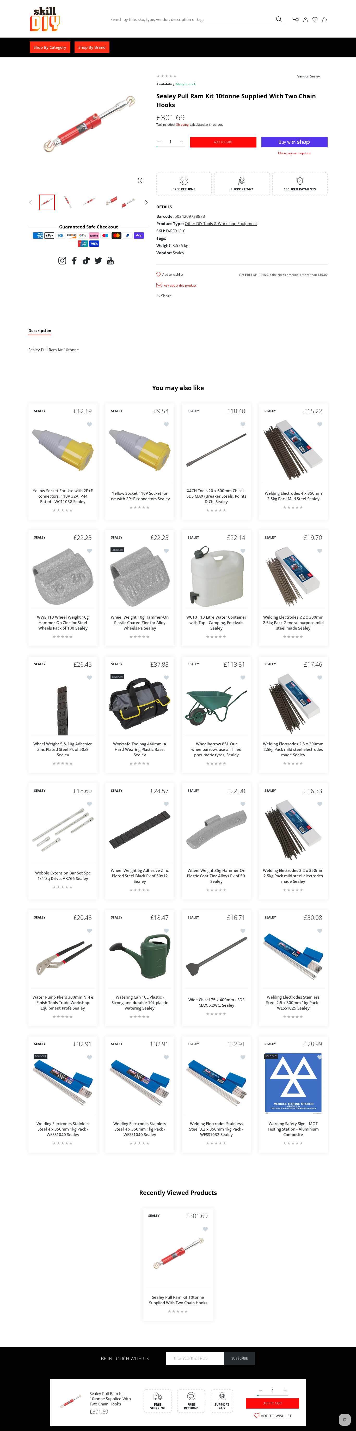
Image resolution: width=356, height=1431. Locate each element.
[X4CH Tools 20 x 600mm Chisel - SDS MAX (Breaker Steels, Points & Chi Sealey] (216, 450)
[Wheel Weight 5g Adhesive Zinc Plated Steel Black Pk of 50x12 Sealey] (140, 830)
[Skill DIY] (44, 19)
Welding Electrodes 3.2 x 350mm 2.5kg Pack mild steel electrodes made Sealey (293, 876)
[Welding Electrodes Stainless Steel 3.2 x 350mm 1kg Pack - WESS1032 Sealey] (216, 1083)
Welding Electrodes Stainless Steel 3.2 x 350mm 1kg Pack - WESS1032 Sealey (216, 1129)
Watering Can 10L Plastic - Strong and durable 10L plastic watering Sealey (140, 1002)
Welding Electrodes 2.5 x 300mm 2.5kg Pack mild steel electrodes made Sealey (293, 749)
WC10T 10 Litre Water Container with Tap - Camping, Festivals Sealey (216, 622)
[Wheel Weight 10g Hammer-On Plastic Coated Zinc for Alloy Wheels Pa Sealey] (140, 577)
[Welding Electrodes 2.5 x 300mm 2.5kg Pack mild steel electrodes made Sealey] (293, 703)
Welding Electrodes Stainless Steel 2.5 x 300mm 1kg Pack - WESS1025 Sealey (293, 1002)
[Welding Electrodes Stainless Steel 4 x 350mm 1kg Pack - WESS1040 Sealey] (63, 1083)
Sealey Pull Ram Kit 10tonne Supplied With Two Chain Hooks (110, 1398)
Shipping (182, 124)
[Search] (279, 19)
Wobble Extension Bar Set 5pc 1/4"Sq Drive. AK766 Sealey (62, 875)
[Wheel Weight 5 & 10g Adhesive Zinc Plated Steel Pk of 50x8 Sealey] (63, 703)
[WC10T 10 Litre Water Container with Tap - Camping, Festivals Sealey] (216, 577)
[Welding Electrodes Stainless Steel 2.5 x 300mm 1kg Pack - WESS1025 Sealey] (293, 957)
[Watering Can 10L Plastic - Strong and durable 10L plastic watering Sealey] (140, 957)
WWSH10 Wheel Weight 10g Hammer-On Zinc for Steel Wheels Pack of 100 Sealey (63, 622)
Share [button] (166, 295)
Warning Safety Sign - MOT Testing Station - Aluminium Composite (293, 1129)
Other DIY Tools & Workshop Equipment (221, 223)
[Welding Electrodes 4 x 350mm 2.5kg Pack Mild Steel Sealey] (293, 450)
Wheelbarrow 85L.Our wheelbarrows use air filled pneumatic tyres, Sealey (216, 749)
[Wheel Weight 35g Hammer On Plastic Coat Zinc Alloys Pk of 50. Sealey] (216, 830)
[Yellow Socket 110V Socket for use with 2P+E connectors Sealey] (140, 450)
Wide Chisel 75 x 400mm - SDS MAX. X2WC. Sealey (216, 1002)
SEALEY (39, 411)
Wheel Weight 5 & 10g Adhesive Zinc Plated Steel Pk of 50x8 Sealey (62, 749)
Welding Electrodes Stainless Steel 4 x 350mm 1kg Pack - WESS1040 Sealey (62, 1129)
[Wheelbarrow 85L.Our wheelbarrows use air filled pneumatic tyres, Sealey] (216, 703)
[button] (146, 202)
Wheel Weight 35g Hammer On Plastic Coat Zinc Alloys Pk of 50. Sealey (216, 876)
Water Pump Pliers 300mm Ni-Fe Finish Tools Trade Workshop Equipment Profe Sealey (63, 1002)
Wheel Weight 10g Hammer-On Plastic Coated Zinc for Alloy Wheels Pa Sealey (140, 622)
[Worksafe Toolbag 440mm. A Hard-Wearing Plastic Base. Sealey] (140, 703)
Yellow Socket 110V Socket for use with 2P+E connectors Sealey (139, 496)
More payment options (294, 153)
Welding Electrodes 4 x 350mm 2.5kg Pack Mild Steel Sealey (293, 496)
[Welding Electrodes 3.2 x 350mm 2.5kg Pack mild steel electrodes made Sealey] (293, 830)
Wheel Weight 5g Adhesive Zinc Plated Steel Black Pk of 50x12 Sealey (140, 876)
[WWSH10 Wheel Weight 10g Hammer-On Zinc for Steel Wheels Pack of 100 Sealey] (63, 577)
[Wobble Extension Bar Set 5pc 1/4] (63, 830)
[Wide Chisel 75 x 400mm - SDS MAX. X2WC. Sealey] (216, 957)
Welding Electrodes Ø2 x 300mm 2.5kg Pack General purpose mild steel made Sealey (293, 622)
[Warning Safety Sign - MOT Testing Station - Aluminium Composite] (293, 1083)
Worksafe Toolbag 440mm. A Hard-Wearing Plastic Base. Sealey (139, 749)
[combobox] (197, 19)
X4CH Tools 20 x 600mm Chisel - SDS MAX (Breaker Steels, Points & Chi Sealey (216, 496)
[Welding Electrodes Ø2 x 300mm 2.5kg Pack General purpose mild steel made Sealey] (293, 577)
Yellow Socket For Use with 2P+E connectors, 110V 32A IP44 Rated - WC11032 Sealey (63, 496)
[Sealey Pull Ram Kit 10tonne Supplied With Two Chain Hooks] (178, 1256)
